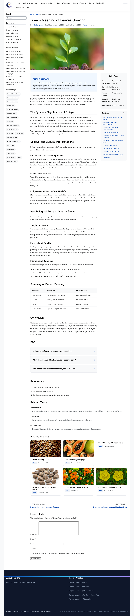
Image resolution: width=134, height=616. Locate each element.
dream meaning (12, 161)
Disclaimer (35, 611)
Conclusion (106, 157)
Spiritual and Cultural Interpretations (109, 123)
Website (33, 548)
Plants (85, 25)
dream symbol (11, 113)
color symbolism (12, 129)
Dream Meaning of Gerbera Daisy (110, 443)
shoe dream (10, 149)
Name (33, 539)
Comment (34, 534)
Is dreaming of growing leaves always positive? (52, 351)
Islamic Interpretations (111, 132)
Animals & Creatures (30, 3)
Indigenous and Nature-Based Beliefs (114, 136)
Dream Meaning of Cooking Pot (81, 591)
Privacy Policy (46, 611)
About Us (16, 611)
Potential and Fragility (111, 148)
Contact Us (25, 611)
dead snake (10, 145)
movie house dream (13, 141)
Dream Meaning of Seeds (14, 54)
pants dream (11, 157)
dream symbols (12, 102)
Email (32, 544)
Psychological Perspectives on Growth (112, 141)
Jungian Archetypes (111, 145)
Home (18, 3)
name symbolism (12, 117)
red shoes (10, 121)
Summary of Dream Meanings (112, 154)
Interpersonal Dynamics (112, 151)
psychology (10, 105)
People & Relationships (97, 3)
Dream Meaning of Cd (13, 51)
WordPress (124, 611)
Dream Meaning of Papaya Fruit (77, 460)
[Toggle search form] (125, 5)
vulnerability (10, 153)
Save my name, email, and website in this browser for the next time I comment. (58, 553)
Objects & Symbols (79, 3)
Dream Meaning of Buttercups (109, 487)
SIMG (19, 157)
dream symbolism (12, 98)
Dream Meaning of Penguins (15, 68)
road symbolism (12, 137)
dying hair (10, 133)
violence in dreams (13, 125)
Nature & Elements (63, 3)
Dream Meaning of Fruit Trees (76, 487)
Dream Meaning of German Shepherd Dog (110, 507)
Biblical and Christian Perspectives (111, 128)
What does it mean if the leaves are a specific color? (54, 360)
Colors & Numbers (47, 3)
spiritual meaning (12, 109)
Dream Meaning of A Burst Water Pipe (84, 595)
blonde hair (19, 133)
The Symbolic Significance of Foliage (112, 118)
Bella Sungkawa (38, 25)
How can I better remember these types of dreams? (54, 369)
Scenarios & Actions (23, 7)
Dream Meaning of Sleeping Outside (44, 507)
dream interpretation (13, 94)
